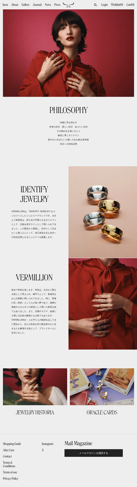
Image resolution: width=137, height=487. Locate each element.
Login (104, 5)
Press (57, 5)
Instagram (47, 444)
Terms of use (10, 472)
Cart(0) (130, 5)
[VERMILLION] (68, 6)
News (48, 5)
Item (5, 5)
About (14, 5)
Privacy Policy (10, 478)
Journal (37, 5)
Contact (7, 456)
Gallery (26, 5)
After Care (8, 450)
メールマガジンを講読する (93, 453)
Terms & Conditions (9, 464)
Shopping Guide (12, 444)
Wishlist (117, 5)
